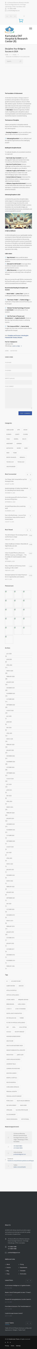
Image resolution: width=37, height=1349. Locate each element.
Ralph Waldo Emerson (23, 1101)
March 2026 (9, 671)
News (7, 453)
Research (22, 457)
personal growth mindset (14, 1096)
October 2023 (10, 835)
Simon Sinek (23, 1105)
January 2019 (10, 932)
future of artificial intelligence (15, 1022)
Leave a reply (16, 346)
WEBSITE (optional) (9, 378)
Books (25, 430)
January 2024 (10, 818)
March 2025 (9, 739)
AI (6, 981)
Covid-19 (8, 1009)
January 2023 (10, 869)
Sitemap (18, 1345)
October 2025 (10, 699)
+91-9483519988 (11, 8)
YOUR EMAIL (8, 370)
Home (6, 54)
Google (8, 1032)
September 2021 (10, 898)
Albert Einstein (10, 986)
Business (8, 434)
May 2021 (8, 903)
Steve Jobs (9, 1110)
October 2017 (10, 949)
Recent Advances (11, 457)
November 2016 (10, 960)
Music (26, 448)
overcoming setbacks (12, 1087)
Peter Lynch (9, 1101)
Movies (19, 448)
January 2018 (10, 943)
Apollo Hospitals (11, 990)
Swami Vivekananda (11, 1119)
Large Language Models (13, 1059)
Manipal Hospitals (11, 1078)
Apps (18, 430)
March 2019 (9, 920)
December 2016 (10, 955)
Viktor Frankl (25, 1119)
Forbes (22, 1018)
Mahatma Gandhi (11, 1073)
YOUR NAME (8, 362)
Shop (8, 1274)
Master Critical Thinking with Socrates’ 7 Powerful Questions (18, 1292)
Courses (25, 434)
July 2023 (8, 852)
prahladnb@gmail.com (13, 10)
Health (24, 439)
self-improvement (11, 1105)
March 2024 (9, 807)
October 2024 (10, 767)
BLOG (14, 54)
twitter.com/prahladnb (20, 1167)
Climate (17, 434)
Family (8, 439)
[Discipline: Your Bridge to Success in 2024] (18, 82)
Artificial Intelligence (12, 995)
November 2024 (10, 761)
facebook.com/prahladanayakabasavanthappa (21, 1160)
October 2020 (10, 909)
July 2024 (8, 784)
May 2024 (8, 795)
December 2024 (10, 756)
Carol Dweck (21, 1004)
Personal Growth (11, 1091)
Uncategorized (10, 466)
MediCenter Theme (14, 1339)
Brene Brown (10, 1004)
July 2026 (8, 653)
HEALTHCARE (9, 1041)
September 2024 (10, 773)
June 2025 (9, 722)
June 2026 (9, 659)
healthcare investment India (14, 1045)
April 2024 (9, 801)
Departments (23, 1267)
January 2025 (10, 750)
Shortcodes (23, 1274)
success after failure (22, 1110)
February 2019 (10, 926)
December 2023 (10, 824)
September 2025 (10, 705)
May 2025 (8, 727)
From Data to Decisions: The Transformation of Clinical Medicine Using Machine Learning (18, 1306)
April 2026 (9, 665)
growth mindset (19, 1032)
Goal (13, 1027)
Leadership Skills (11, 1064)
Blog (8, 1270)
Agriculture (10, 430)
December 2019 (10, 915)
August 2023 (10, 847)
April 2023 (9, 858)
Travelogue (21, 462)
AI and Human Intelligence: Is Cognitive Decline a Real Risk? (18, 1285)
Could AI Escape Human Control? (14, 1313)
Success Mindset (11, 1114)
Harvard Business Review (13, 1036)
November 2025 (10, 693)
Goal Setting (23, 1027)
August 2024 (10, 778)
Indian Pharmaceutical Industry (15, 1050)
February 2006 (10, 966)
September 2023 (10, 841)
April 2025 (9, 733)
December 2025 (10, 688)
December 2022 (10, 875)
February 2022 (10, 886)
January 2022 (10, 892)
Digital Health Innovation (14, 1013)
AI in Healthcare (15, 981)
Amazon (21, 986)
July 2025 (8, 716)
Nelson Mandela (11, 1082)
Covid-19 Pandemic (20, 1009)
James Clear (20, 1055)
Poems (15, 453)
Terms (12, 1345)
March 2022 (9, 881)
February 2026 (10, 676)
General (16, 439)
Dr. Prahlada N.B (11, 1018)
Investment (9, 443)
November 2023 (10, 830)
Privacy (7, 1345)
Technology (10, 462)
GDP (7, 1027)
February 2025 (10, 744)
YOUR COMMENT (9, 386)
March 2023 (9, 864)
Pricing (22, 1264)
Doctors (9, 1267)
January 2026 (10, 682)
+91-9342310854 (18, 1146)
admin (7, 351)
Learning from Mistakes (13, 1068)
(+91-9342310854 (18, 1148)
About (8, 1264)
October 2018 (10, 937)
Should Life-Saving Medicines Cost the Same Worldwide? (18, 1299)
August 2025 (10, 710)
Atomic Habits (10, 999)
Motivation (13, 351)
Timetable (22, 1270)
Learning (19, 443)
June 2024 (9, 790)
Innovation (9, 1055)
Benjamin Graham (23, 999)
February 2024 (10, 813)
